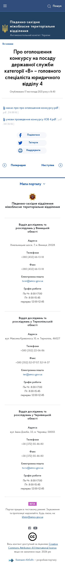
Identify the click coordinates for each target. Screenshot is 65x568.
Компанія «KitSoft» (25, 560)
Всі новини (7, 44)
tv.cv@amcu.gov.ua (32, 468)
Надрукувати (33, 150)
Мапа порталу (30, 184)
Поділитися (33, 135)
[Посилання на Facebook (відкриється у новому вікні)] (30, 528)
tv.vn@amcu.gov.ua (32, 281)
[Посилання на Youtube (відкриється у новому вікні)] (35, 528)
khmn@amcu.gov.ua (32, 517)
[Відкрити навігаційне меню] (5, 5)
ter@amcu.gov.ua (32, 374)
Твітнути (33, 142)
